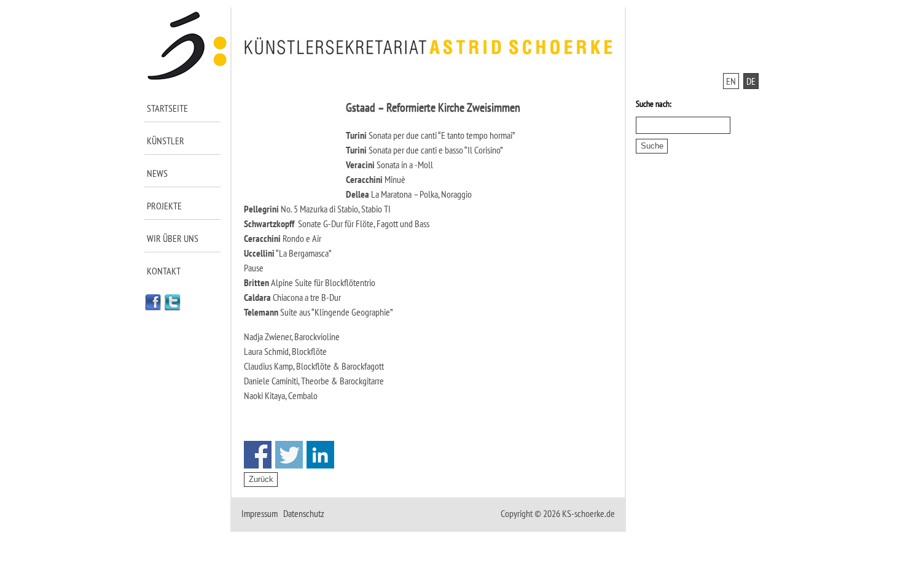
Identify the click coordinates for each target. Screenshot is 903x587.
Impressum (259, 513)
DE (751, 81)
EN (731, 81)
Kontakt (164, 271)
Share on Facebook (258, 454)
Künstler (165, 140)
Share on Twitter (289, 454)
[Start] (187, 77)
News (157, 173)
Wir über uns (172, 238)
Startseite (167, 108)
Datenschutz (303, 513)
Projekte (164, 206)
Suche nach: (653, 103)
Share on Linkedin (320, 454)
